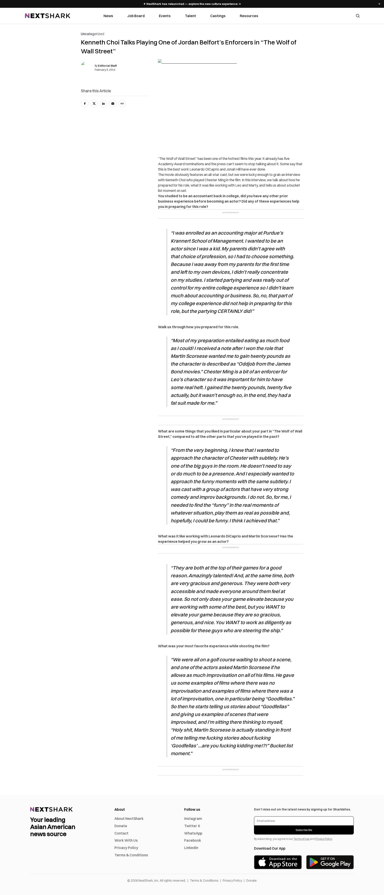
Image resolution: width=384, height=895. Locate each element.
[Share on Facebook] (84, 103)
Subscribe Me (304, 830)
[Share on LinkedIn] (103, 103)
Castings (218, 16)
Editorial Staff (107, 65)
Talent (190, 16)
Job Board (136, 16)
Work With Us (126, 840)
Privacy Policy (126, 847)
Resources (249, 16)
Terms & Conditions (131, 855)
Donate (120, 826)
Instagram (193, 818)
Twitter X (192, 826)
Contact (121, 833)
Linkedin (191, 847)
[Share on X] (94, 103)
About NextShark (129, 818)
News (108, 16)
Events (165, 16)
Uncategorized (92, 34)
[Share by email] (112, 103)
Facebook (192, 840)
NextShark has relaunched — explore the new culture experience (192, 4)
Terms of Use (302, 839)
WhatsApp (193, 833)
